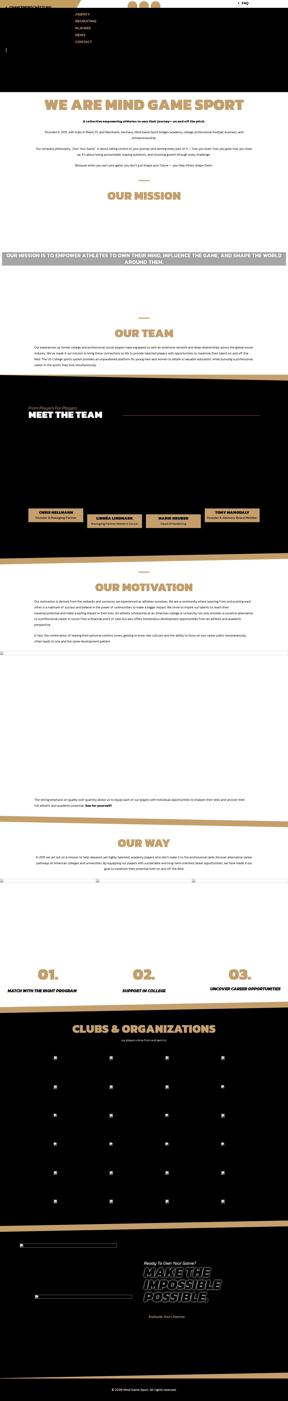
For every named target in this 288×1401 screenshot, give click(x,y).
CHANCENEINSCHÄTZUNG (30, 7)
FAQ (245, 3)
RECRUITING (85, 21)
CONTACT (83, 42)
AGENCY (82, 14)
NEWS (80, 35)
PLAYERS (83, 28)
